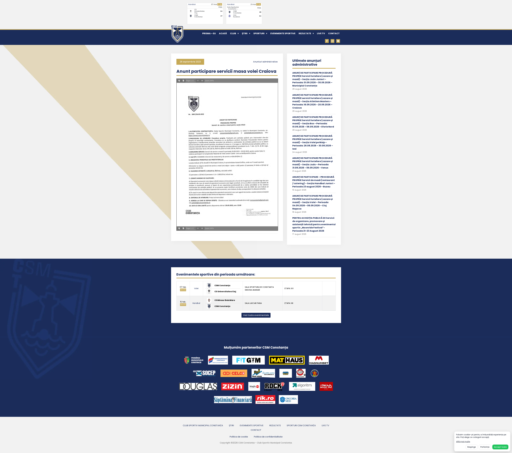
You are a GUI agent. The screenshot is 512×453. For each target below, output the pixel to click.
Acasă (223, 33)
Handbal (192, 4)
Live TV (321, 33)
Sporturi (258, 33)
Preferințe (485, 447)
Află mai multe (463, 441)
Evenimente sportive (282, 33)
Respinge (471, 447)
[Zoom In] (202, 80)
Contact (334, 33)
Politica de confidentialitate (268, 436)
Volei (196, 288)
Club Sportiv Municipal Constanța (203, 425)
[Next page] (183, 80)
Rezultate (305, 33)
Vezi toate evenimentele (256, 315)
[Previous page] (179, 80)
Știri (245, 33)
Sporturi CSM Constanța (301, 425)
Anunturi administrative (265, 61)
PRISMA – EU (209, 33)
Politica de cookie (239, 436)
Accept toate (500, 447)
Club (233, 33)
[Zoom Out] (198, 80)
